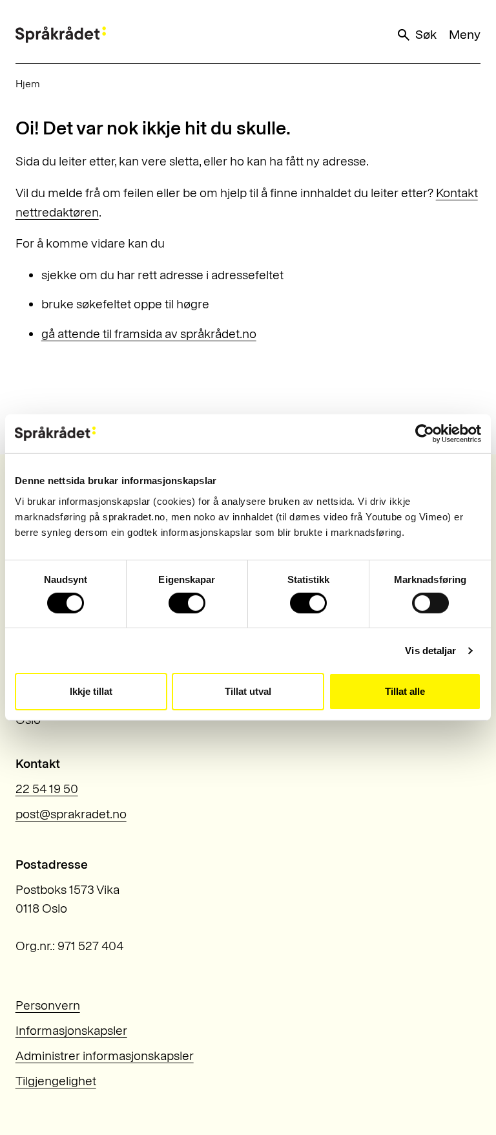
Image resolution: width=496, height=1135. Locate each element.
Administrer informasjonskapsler (105, 1055)
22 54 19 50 (47, 788)
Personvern (48, 1005)
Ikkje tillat (91, 691)
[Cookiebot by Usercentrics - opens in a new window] (424, 433)
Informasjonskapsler (71, 1030)
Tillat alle (405, 691)
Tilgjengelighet (56, 1081)
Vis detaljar (430, 650)
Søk (425, 34)
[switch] (187, 603)
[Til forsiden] (61, 35)
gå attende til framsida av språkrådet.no (148, 333)
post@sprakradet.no (71, 814)
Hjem (28, 84)
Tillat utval (248, 691)
